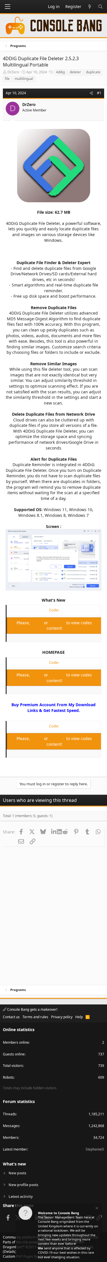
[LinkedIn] (54, 832)
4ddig (60, 72)
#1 (99, 93)
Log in (37, 622)
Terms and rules (35, 1016)
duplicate (93, 72)
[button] (7, 6)
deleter (75, 72)
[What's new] (89, 6)
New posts (17, 1173)
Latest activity (21, 1196)
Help (79, 1016)
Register (57, 622)
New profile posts (23, 1184)
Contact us (11, 1016)
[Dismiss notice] (96, 1209)
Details (9, 1251)
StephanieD (95, 1149)
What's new (14, 1164)
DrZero (13, 71)
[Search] (100, 6)
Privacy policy (61, 1016)
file (7, 78)
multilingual (24, 78)
